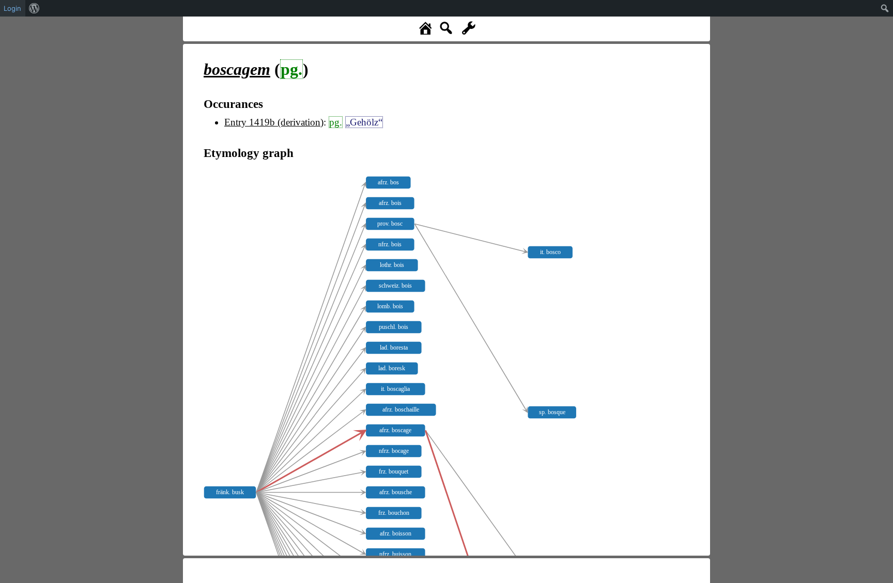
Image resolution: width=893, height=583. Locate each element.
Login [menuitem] (12, 8)
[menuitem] (34, 8)
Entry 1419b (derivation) (274, 122)
